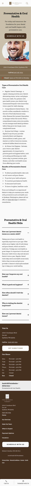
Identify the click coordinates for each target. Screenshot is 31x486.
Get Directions (15, 348)
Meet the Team (7, 424)
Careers (22, 460)
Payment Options (8, 433)
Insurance (5, 438)
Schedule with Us (15, 36)
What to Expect (7, 428)
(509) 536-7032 (18, 73)
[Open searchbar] (27, 3)
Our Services (6, 419)
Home (4, 415)
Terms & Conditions (15, 460)
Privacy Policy (5, 460)
